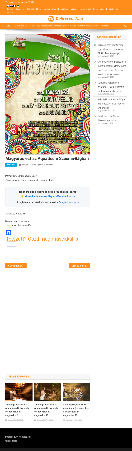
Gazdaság (57, 26)
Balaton (10, 9)
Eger (39, 9)
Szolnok (10, 12)
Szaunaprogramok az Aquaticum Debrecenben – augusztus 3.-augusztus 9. (18, 409)
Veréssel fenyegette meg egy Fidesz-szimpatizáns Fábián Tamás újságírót (110, 49)
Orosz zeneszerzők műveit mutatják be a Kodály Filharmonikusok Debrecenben (81, 265)
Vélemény (26, 26)
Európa (47, 9)
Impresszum (11, 437)
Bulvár (79, 26)
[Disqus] (47, 315)
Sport (50, 26)
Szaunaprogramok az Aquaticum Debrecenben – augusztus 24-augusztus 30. (76, 409)
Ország (44, 26)
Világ (99, 26)
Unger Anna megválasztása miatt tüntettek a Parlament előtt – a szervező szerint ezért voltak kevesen (112, 68)
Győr (54, 9)
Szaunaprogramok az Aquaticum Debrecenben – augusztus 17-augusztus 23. (47, 409)
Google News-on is (68, 202)
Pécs (95, 9)
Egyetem (65, 26)
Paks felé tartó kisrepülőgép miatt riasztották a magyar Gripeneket (112, 103)
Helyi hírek (16, 26)
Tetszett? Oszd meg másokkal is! (43, 239)
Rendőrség (35, 26)
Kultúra (73, 26)
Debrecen (31, 9)
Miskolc (74, 9)
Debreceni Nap (69, 18)
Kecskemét (63, 9)
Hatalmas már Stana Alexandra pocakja (108, 118)
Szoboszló (113, 9)
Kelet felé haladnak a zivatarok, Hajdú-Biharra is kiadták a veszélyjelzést (111, 86)
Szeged (103, 9)
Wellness (86, 26)
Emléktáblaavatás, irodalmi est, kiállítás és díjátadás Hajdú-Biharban (18, 265)
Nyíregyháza (85, 9)
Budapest (20, 9)
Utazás (105, 26)
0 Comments (47, 165)
